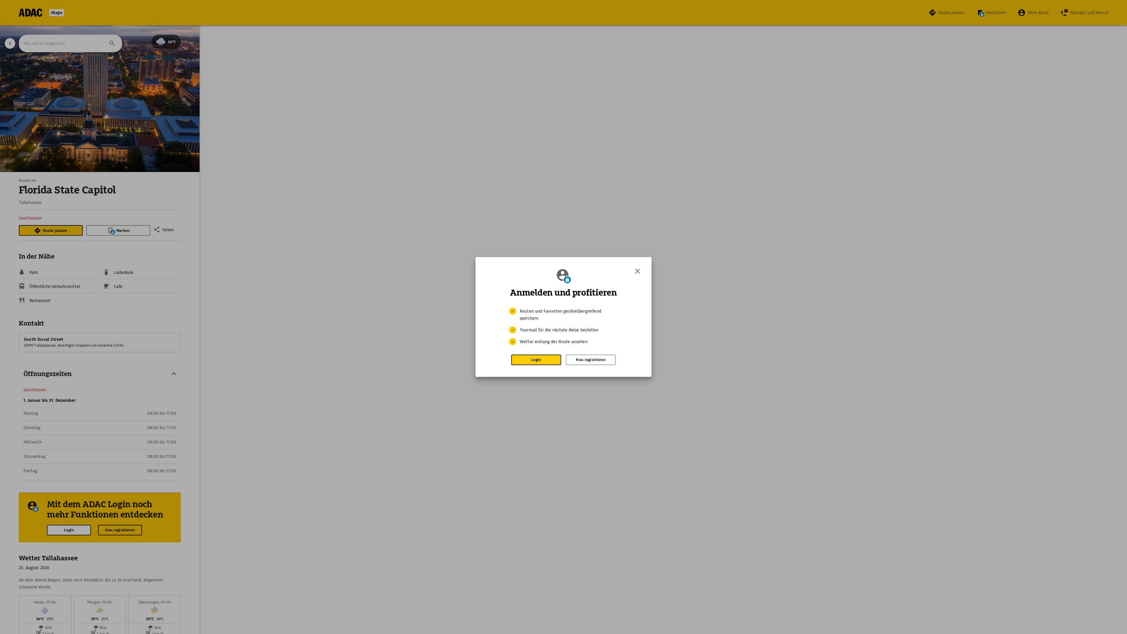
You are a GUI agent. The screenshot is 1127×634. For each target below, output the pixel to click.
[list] (563, 326)
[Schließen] (637, 271)
